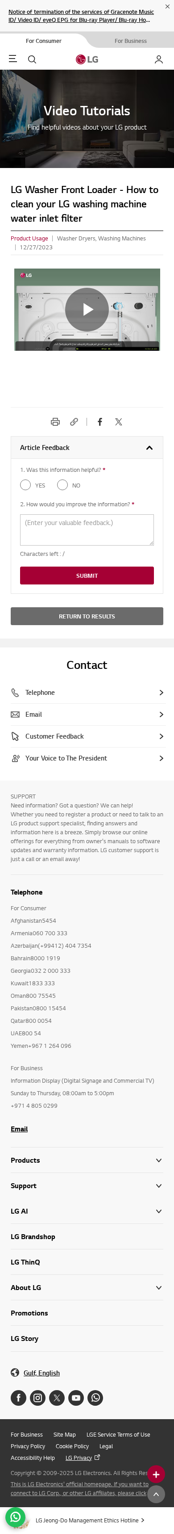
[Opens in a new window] (18, 1398)
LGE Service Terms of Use (118, 1434)
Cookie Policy (72, 1446)
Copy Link (74, 421)
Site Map (65, 1434)
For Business (27, 1434)
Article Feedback (45, 447)
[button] (87, 1185)
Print (55, 421)
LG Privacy (79, 1458)
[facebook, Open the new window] (99, 421)
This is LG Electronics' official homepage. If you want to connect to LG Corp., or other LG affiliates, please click (80, 1488)
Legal (106, 1446)
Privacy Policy (28, 1446)
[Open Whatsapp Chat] (15, 1517)
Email (19, 1128)
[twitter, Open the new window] (118, 421)
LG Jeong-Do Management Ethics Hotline (87, 1520)
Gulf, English (42, 1373)
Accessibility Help (33, 1458)
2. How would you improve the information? (77, 504)
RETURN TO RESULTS (87, 616)
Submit (87, 576)
